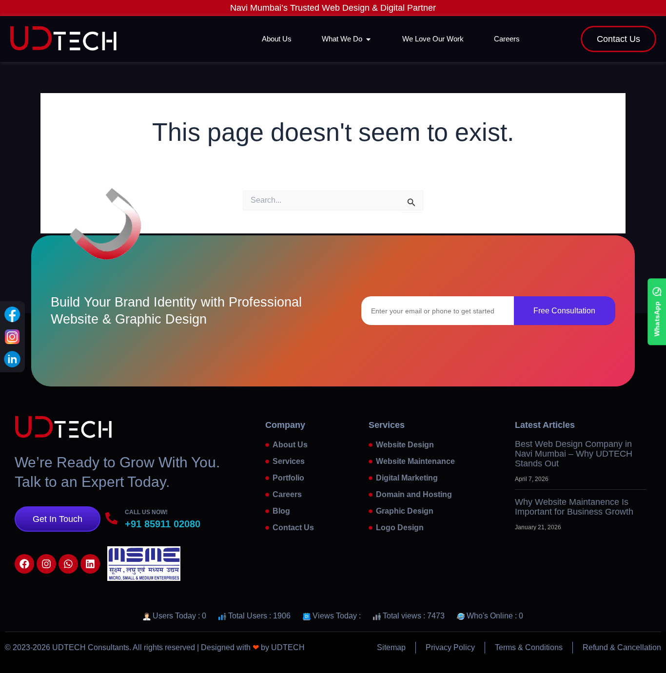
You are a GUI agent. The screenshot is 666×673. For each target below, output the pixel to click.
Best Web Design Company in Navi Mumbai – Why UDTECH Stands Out (573, 453)
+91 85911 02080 (162, 524)
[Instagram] (12, 336)
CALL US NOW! (146, 512)
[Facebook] (12, 314)
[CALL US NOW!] (111, 518)
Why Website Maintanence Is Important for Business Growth (574, 507)
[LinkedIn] (12, 359)
